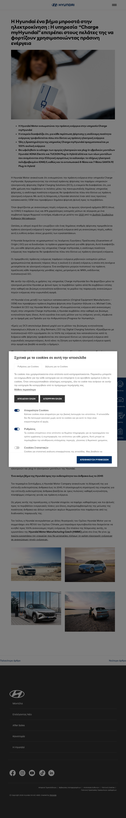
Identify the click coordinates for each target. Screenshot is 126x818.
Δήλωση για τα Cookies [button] (56, 366)
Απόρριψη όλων (52, 399)
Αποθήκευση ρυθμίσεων (94, 459)
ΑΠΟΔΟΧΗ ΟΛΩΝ (26, 399)
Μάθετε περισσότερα (25, 389)
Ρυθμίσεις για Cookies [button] (28, 366)
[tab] (28, 366)
